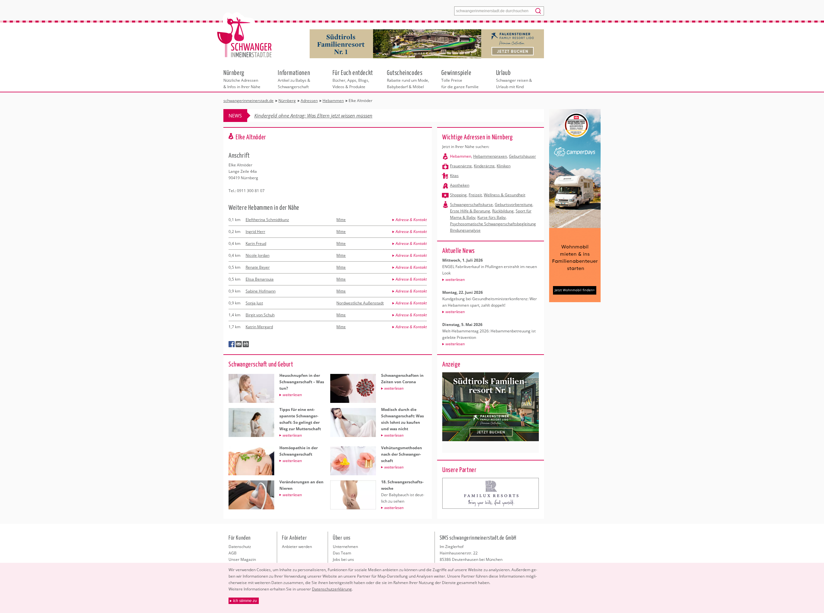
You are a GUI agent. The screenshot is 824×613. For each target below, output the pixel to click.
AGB (233, 553)
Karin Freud (256, 243)
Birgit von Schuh (260, 315)
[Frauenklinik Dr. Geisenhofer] (490, 493)
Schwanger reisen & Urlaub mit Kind (514, 78)
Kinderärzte (484, 166)
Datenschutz (240, 546)
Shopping (458, 195)
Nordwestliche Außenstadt (360, 303)
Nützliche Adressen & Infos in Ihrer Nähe (241, 78)
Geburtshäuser (522, 156)
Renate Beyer (258, 267)
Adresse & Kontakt (411, 219)
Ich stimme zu (245, 601)
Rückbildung (503, 211)
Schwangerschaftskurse (471, 204)
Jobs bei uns (343, 559)
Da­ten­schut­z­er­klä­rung (332, 589)
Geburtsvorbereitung (513, 204)
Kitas (454, 175)
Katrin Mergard (259, 327)
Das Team (342, 553)
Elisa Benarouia (260, 279)
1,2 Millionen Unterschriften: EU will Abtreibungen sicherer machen (326, 115)
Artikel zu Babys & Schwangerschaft (294, 78)
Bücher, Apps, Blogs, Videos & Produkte (352, 78)
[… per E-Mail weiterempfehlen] (239, 344)
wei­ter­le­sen (455, 279)
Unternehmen (345, 546)
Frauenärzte (461, 166)
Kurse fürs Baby (491, 217)
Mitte (341, 219)
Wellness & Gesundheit (504, 195)
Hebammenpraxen (490, 156)
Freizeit (475, 195)
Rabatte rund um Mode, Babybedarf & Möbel (408, 78)
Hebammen (460, 156)
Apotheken (459, 185)
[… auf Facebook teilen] (232, 344)
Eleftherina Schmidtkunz (267, 219)
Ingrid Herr (255, 231)
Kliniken (503, 166)
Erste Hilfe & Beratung (470, 211)
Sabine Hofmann (261, 291)
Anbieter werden (297, 546)
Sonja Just (254, 303)
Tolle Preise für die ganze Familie (460, 78)
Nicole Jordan (257, 255)
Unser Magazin (242, 559)
